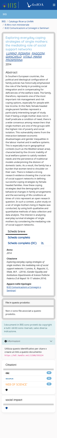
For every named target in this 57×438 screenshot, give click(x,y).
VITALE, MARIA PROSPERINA (24, 58)
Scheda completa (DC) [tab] (22, 243)
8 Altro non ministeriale (17, 24)
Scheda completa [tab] (19, 237)
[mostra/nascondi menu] (54, 5)
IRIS (4, 21)
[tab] (42, 243)
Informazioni (13, 341)
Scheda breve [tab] (16, 231)
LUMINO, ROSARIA (18, 53)
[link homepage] (10, 5)
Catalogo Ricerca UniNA (21, 21)
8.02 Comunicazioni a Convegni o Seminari (27, 28)
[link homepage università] (35, 5)
